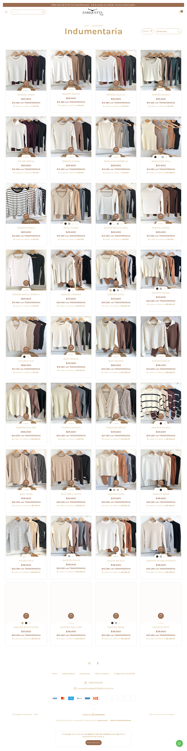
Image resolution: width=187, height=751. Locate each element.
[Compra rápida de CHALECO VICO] (26, 350)
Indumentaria (68, 673)
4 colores (26, 90)
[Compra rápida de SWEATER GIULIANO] (26, 416)
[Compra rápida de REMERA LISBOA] (26, 83)
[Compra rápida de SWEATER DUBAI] (116, 483)
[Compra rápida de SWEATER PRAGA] (116, 616)
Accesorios (85, 673)
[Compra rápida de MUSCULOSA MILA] (161, 150)
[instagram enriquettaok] (89, 663)
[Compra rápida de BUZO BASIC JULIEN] (71, 483)
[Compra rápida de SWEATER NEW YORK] (71, 616)
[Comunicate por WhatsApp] (179, 743)
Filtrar (146, 31)
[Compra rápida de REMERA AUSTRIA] (161, 83)
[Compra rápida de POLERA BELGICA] (116, 549)
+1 (76, 223)
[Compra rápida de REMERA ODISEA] (71, 150)
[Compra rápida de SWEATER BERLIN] (161, 350)
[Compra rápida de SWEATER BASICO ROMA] (26, 616)
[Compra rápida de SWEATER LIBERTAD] (71, 283)
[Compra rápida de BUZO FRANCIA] (71, 347)
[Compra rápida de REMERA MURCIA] (26, 216)
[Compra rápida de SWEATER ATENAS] (161, 281)
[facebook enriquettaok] (98, 663)
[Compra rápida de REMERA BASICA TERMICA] (26, 283)
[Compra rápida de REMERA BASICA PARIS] (116, 216)
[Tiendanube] (93, 715)
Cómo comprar (102, 673)
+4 (73, 556)
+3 (164, 288)
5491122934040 (96, 683)
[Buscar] (43, 12)
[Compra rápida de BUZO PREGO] (26, 483)
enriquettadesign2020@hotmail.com (95, 688)
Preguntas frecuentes (124, 673)
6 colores (161, 224)
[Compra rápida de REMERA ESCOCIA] (116, 83)
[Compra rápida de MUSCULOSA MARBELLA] (116, 150)
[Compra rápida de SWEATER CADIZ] (116, 283)
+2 (166, 157)
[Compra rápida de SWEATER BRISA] (161, 483)
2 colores (26, 290)
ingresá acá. (103, 720)
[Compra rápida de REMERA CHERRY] (161, 216)
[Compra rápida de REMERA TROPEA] (71, 83)
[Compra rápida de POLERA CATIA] (26, 549)
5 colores (161, 90)
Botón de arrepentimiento (120, 720)
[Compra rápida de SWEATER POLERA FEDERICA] (161, 549)
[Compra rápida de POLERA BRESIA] (26, 150)
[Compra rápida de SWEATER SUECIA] (71, 549)
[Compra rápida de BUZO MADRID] (116, 350)
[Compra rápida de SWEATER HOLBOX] (161, 416)
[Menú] (7, 12)
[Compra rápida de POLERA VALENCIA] (71, 416)
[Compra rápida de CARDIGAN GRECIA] (116, 416)
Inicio (86, 26)
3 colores (71, 157)
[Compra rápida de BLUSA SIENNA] (71, 216)
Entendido (93, 743)
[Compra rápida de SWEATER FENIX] (161, 616)
